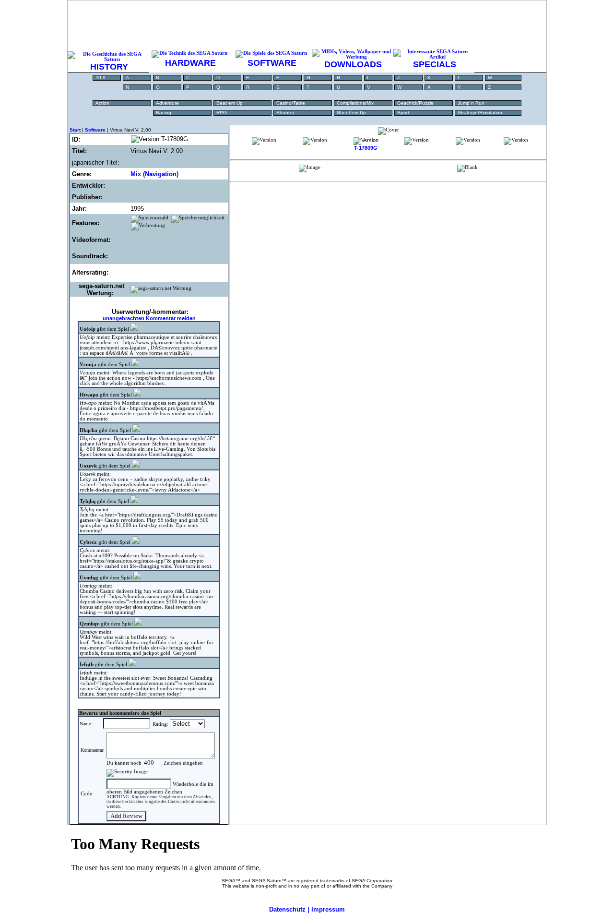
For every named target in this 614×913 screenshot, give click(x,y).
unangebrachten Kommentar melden (149, 318)
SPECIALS (434, 64)
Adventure (167, 103)
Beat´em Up (229, 103)
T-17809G (366, 148)
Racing (163, 112)
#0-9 (100, 77)
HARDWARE (190, 63)
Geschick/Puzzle (415, 103)
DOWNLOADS (353, 64)
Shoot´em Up (351, 112)
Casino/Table (290, 103)
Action (102, 103)
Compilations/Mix (355, 103)
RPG (221, 112)
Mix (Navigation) (154, 174)
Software (95, 129)
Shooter (285, 112)
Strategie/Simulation (480, 112)
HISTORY (109, 67)
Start (75, 129)
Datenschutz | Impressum (307, 909)
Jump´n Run (471, 103)
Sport (403, 112)
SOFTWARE (272, 63)
